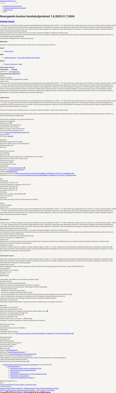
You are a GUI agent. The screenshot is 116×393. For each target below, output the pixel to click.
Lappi (20, 64)
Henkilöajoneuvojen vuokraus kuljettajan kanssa (25, 368)
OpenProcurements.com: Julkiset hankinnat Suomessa (17, 390)
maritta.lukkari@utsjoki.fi (16, 170)
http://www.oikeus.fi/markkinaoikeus (22, 354)
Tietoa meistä (41, 390)
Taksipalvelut (14, 372)
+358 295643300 (11, 350)
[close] (0, 216)
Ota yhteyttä (51, 390)
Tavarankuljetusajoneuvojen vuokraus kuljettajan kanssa (28, 374)
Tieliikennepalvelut (10, 58)
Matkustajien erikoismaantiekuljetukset (23, 370)
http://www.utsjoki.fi (16, 168)
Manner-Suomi (15, 385)
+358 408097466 (11, 171)
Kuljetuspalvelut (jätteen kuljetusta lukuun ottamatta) (20, 365)
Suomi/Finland (5, 385)
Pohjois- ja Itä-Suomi (11, 64)
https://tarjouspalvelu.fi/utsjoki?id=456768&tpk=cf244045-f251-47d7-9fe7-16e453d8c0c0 (43, 173)
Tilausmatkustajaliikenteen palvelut (14, 8)
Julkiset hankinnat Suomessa (12, 6)
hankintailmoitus (14, 72)
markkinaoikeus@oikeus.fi (16, 352)
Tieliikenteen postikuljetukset (19, 376)
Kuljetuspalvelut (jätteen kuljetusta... (11, 388)
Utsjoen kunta (7, 10)
